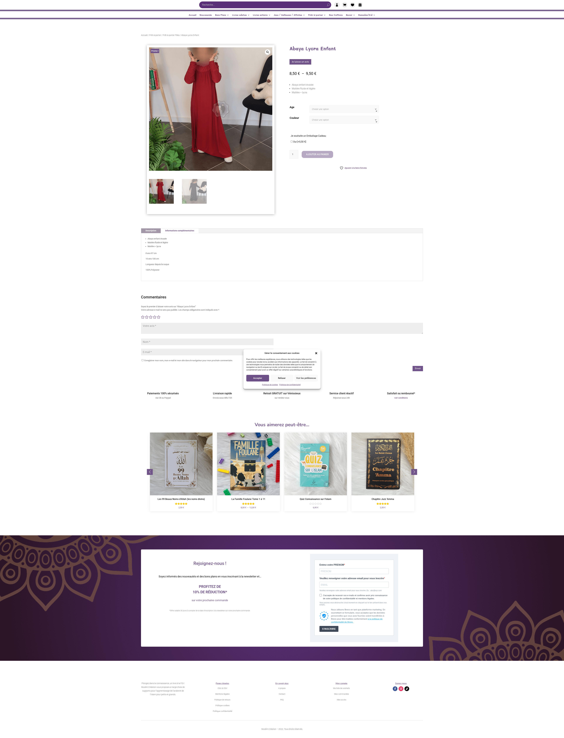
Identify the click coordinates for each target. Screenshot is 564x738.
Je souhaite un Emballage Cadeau (308, 135)
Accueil (192, 15)
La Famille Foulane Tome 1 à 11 (181, 499)
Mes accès (341, 700)
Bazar (349, 15)
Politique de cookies (270, 385)
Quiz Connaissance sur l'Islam (248, 499)
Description (151, 230)
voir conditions (401, 398)
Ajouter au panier (317, 154)
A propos (282, 688)
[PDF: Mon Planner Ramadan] (382, 494)
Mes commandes (341, 694)
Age (292, 107)
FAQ (282, 700)
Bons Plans (220, 15)
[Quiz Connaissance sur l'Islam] (248, 494)
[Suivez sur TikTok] (406, 688)
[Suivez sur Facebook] (395, 688)
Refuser (282, 378)
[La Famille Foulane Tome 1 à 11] (181, 494)
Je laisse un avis (300, 61)
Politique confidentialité (222, 711)
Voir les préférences (306, 378)
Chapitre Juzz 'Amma (315, 499)
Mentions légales (222, 694)
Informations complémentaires (179, 230)
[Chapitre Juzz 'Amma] (315, 494)
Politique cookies (222, 705)
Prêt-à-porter (315, 15)
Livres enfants (260, 15)
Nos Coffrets (336, 15)
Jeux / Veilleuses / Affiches (288, 15)
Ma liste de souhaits (341, 688)
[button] (316, 353)
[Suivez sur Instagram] (401, 688)
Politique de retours (222, 700)
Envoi (418, 368)
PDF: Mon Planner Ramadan (383, 499)
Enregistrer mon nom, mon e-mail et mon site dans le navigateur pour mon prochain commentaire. (188, 360)
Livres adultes (239, 15)
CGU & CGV (222, 688)
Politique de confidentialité (290, 385)
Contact (282, 694)
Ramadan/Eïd (365, 15)
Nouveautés (206, 15)
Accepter (257, 378)
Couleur (294, 117)
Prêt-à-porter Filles (171, 35)
